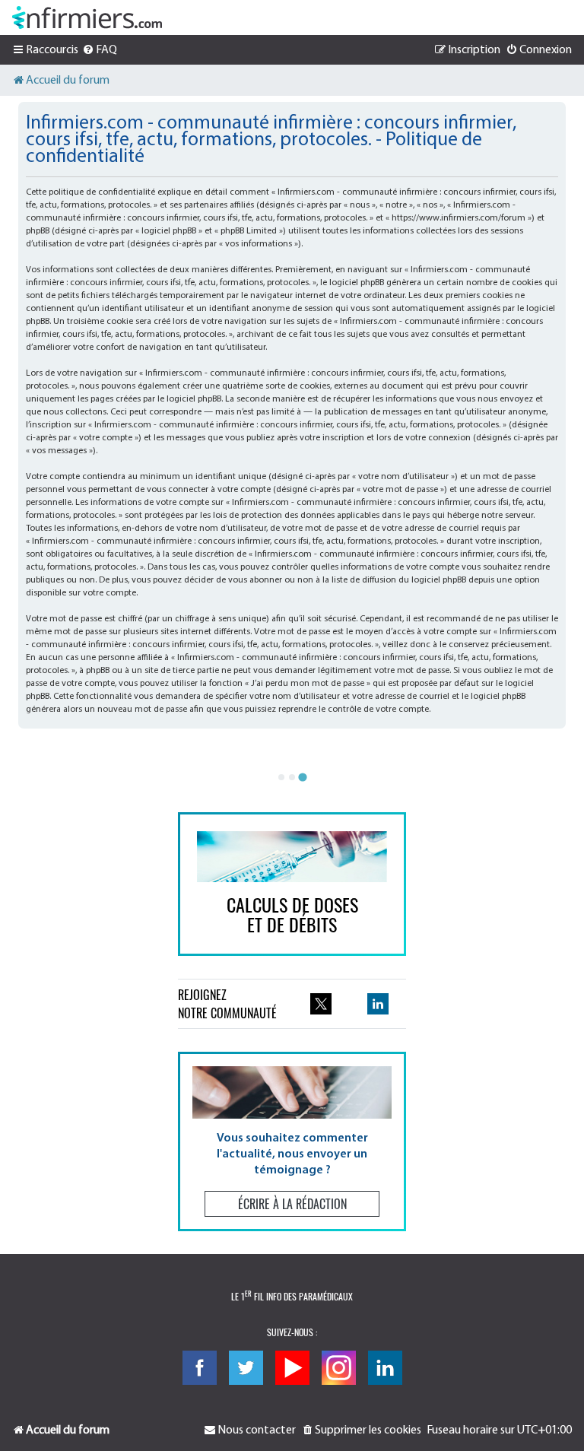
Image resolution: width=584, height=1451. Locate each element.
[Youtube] (292, 1368)
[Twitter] (246, 1368)
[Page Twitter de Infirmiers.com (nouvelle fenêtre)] (321, 1003)
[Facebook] (199, 1368)
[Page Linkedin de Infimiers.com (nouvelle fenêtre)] (378, 1003)
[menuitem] (99, 50)
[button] (292, 1141)
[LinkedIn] (385, 1368)
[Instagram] (339, 1368)
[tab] (281, 777)
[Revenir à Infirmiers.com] (87, 17)
